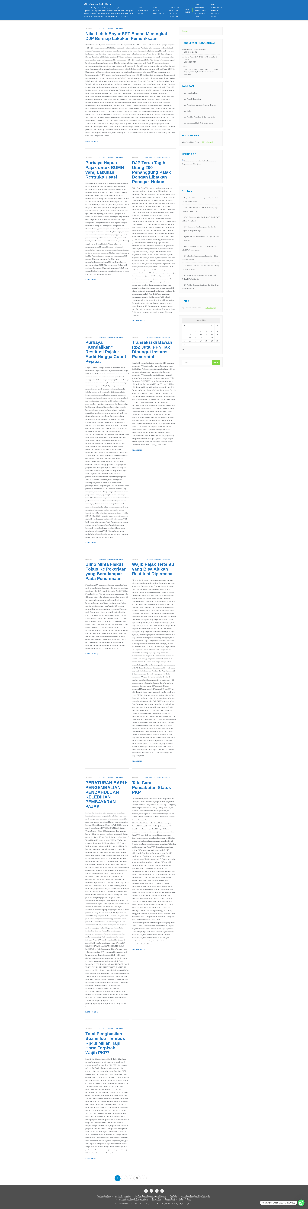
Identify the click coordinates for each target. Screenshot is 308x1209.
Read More (90, 141)
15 (212, 334)
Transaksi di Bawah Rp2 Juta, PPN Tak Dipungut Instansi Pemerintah (152, 349)
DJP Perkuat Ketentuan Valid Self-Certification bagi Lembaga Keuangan (200, 267)
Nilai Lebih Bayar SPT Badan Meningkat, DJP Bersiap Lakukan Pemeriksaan (126, 36)
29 (212, 341)
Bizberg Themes (187, 1204)
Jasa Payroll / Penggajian (192, 99)
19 (195, 338)
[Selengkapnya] (207, 142)
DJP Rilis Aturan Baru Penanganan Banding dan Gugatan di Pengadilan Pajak (199, 229)
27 (201, 341)
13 (201, 334)
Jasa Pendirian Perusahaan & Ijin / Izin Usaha (199, 117)
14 (206, 334)
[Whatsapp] (301, 1203)
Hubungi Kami (170, 1199)
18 (190, 338)
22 (212, 338)
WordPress (168, 1204)
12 (195, 334)
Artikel (181, 1199)
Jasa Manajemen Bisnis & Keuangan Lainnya (199, 123)
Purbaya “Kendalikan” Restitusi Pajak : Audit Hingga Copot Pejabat (105, 352)
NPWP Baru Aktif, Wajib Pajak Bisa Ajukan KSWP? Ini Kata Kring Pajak (201, 219)
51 (137, 1178)
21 (206, 338)
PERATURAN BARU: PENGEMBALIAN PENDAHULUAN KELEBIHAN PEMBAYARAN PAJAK (106, 794)
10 (184, 334)
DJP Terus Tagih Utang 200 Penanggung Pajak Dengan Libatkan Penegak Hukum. (151, 172)
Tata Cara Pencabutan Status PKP (151, 787)
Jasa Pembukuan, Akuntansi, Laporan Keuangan (200, 105)
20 (201, 338)
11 (190, 334)
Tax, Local (102, 28)
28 (206, 341)
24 (184, 341)
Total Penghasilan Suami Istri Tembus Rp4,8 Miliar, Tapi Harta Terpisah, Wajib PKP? (105, 1043)
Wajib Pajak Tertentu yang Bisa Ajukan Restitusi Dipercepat (153, 569)
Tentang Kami (156, 1199)
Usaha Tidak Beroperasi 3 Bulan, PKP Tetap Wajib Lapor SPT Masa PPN (200, 209)
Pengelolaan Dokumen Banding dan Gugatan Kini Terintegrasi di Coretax (200, 200)
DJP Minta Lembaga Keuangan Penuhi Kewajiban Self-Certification (200, 258)
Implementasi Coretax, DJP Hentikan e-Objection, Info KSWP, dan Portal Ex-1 (200, 248)
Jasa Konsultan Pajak (191, 93)
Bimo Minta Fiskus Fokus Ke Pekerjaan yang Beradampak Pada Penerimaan (106, 571)
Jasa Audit (187, 111)
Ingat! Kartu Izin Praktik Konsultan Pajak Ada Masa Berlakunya (200, 238)
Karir (189, 1199)
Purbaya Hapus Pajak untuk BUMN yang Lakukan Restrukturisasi (104, 169)
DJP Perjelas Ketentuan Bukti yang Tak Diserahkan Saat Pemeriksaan (200, 287)
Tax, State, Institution (115, 28)
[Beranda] (185, 31)
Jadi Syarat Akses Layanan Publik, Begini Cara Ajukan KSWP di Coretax (199, 277)
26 (195, 341)
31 (184, 344)
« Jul (183, 350)
